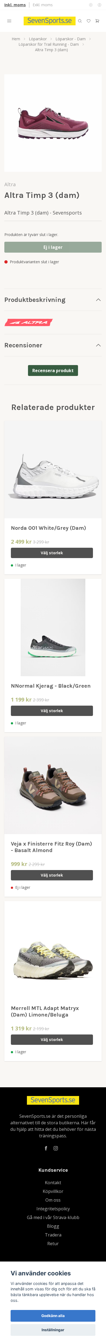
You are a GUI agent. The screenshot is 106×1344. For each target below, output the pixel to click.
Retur (53, 1244)
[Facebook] (46, 1148)
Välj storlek (52, 552)
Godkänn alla (53, 1316)
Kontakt (53, 1183)
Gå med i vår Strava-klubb (53, 1217)
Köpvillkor (53, 1191)
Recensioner (23, 345)
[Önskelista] (88, 21)
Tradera (53, 1235)
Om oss (53, 1200)
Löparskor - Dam (70, 38)
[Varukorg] (97, 21)
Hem (16, 38)
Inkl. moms (15, 4)
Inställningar (53, 1330)
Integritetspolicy (53, 1209)
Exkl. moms (43, 4)
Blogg (53, 1226)
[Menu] (9, 21)
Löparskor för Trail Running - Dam (48, 44)
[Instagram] (56, 1148)
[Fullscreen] (53, 123)
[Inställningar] (91, 5)
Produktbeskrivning (35, 300)
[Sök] (80, 21)
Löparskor (38, 38)
